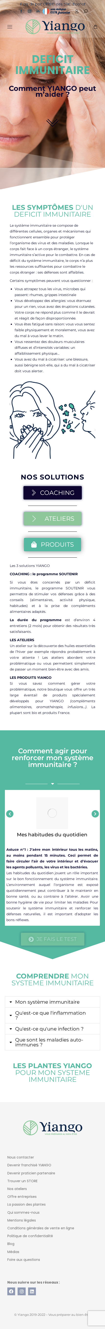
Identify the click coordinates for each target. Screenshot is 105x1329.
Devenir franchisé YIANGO (29, 1165)
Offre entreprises (22, 1196)
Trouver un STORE (22, 1181)
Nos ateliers (17, 1188)
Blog (10, 1243)
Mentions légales (21, 1220)
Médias (13, 1251)
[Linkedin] (32, 1291)
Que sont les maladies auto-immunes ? (49, 1042)
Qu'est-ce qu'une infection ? (49, 1028)
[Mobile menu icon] (10, 27)
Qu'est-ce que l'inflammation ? (50, 1015)
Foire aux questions (23, 1259)
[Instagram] (21, 1291)
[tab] (52, 1002)
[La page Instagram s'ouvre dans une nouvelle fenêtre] (29, 11)
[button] (72, 4)
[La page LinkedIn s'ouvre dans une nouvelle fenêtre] (37, 11)
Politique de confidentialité (30, 1235)
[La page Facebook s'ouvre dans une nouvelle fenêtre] (21, 11)
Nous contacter (20, 1157)
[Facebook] (11, 1291)
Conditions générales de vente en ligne (40, 1228)
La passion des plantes (26, 1204)
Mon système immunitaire (47, 1001)
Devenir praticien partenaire (31, 1173)
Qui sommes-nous (23, 1212)
